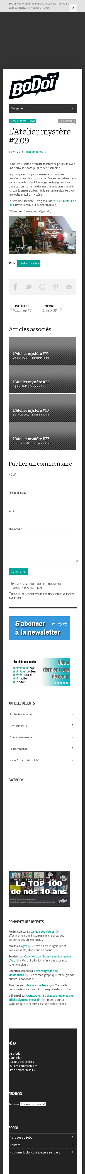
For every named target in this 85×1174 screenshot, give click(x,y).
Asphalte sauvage (21, 714)
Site (11, 510)
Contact (15, 1145)
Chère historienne (21, 737)
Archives (14, 1104)
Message (15, 528)
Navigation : (73, 8)
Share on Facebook (15, 287)
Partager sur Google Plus (42, 287)
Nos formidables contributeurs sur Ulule (35, 1152)
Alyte (24, 946)
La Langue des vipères (40, 931)
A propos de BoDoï (21, 1137)
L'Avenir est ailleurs (36, 985)
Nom (12, 474)
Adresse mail (18, 492)
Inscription (15, 1053)
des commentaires (23, 1066)
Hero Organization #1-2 (25, 760)
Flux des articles (21, 1061)
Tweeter (29, 287)
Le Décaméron (19, 749)
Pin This (56, 287)
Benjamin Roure (36, 151)
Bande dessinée (18, 121)
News (32, 121)
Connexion (15, 1057)
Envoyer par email (69, 287)
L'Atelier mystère (29, 263)
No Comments (67, 121)
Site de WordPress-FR (22, 1070)
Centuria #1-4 (18, 726)
